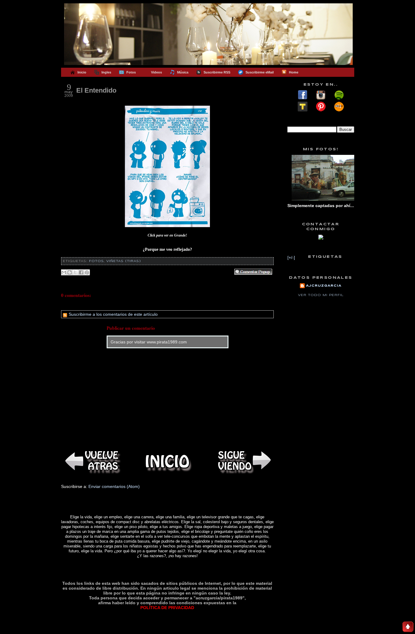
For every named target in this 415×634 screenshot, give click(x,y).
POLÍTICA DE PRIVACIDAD (167, 607)
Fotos (96, 261)
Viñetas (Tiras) (123, 261)
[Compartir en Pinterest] (87, 272)
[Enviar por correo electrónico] (64, 272)
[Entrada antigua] (243, 461)
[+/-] (291, 257)
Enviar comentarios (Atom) (114, 486)
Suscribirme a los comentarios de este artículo (112, 314)
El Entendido (96, 90)
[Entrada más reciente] (91, 461)
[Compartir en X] (75, 272)
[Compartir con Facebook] (81, 272)
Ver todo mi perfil (321, 295)
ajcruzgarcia (323, 285)
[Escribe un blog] (70, 272)
